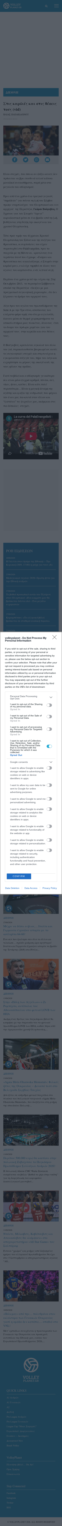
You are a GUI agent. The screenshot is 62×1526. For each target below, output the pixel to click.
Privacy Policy (49, 888)
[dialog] (31, 763)
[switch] (49, 705)
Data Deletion (12, 888)
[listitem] (31, 697)
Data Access (30, 888)
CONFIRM (19, 876)
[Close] (55, 638)
